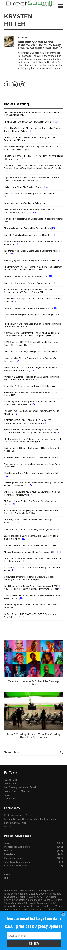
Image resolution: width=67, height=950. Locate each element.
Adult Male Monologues (17, 861)
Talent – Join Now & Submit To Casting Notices (33, 683)
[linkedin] (15, 84)
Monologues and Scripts (17, 846)
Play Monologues (13, 858)
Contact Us (10, 798)
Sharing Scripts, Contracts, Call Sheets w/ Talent (30, 819)
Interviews (9, 854)
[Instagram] (22, 84)
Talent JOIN (10, 779)
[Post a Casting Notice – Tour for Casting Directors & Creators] (33, 711)
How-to (8, 850)
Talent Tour (10, 783)
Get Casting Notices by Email (20, 787)
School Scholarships (15, 822)
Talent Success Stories (16, 791)
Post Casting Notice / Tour (18, 815)
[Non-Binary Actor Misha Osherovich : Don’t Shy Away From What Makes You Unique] (9, 41)
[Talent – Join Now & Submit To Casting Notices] (33, 658)
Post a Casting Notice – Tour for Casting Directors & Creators (33, 736)
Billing (7, 874)
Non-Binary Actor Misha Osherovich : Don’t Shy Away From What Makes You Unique (40, 45)
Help (6, 878)
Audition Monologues (15, 865)
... (19, 71)
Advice (22, 37)
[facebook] (7, 84)
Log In (7, 826)
